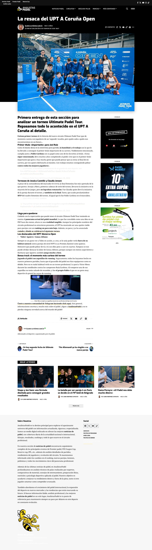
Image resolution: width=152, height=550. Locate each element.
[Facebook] (138, 2)
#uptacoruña (25, 206)
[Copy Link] (126, 27)
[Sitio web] (92, 328)
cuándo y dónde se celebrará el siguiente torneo (39, 231)
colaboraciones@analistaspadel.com (33, 543)
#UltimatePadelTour (46, 171)
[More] (133, 27)
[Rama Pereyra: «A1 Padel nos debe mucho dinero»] (116, 377)
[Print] (129, 27)
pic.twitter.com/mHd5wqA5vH (45, 206)
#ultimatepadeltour (77, 204)
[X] (140, 2)
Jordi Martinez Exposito (30, 399)
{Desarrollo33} (87, 443)
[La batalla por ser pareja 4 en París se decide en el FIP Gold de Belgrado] (76, 377)
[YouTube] (143, 2)
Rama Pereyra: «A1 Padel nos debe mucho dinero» (115, 391)
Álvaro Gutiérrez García (33, 26)
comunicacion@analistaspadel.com (32, 537)
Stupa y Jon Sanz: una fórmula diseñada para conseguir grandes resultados (34, 393)
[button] (127, 9)
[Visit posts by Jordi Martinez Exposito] (19, 399)
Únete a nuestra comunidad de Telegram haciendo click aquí (44, 303)
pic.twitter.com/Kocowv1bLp (31, 174)
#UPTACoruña (30, 171)
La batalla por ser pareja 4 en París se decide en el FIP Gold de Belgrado (75, 391)
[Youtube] (93, 426)
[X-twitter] (89, 426)
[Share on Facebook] (116, 27)
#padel (58, 171)
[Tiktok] (148, 2)
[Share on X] (120, 27)
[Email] (123, 27)
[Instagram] (146, 2)
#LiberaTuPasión (68, 171)
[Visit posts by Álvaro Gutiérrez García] (21, 27)
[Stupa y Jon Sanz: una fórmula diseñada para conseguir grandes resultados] (36, 377)
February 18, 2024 (62, 178)
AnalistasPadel (74, 306)
